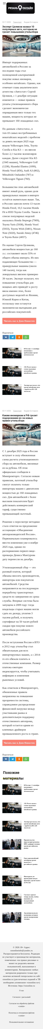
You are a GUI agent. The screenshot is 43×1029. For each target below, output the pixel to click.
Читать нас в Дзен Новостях (19, 321)
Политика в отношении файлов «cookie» (21, 1014)
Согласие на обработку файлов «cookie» (21, 1004)
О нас (21, 991)
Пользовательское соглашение (21, 1022)
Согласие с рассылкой (21, 997)
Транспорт (17, 22)
